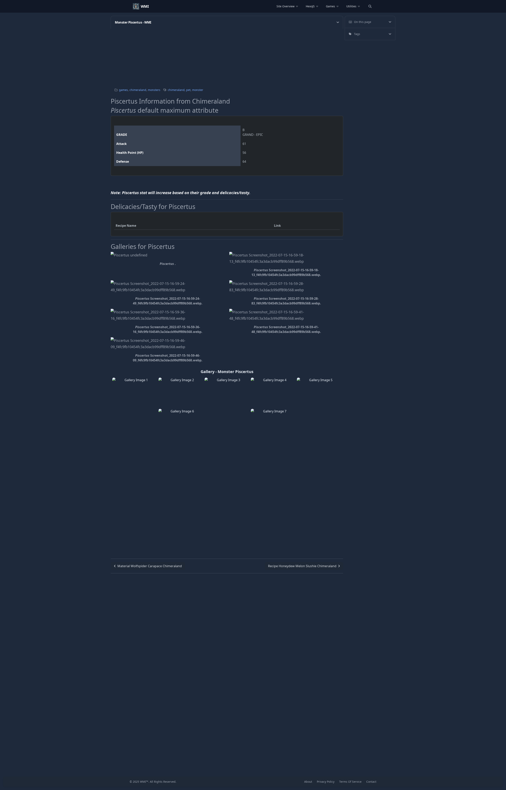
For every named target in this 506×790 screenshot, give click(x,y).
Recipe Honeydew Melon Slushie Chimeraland (302, 566)
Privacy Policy (325, 781)
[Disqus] (227, 622)
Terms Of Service (350, 781)
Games (330, 6)
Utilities (351, 6)
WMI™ (144, 781)
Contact (371, 781)
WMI (145, 6)
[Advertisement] (229, 56)
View (134, 408)
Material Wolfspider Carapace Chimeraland (149, 566)
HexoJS (310, 6)
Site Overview (286, 6)
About (308, 781)
